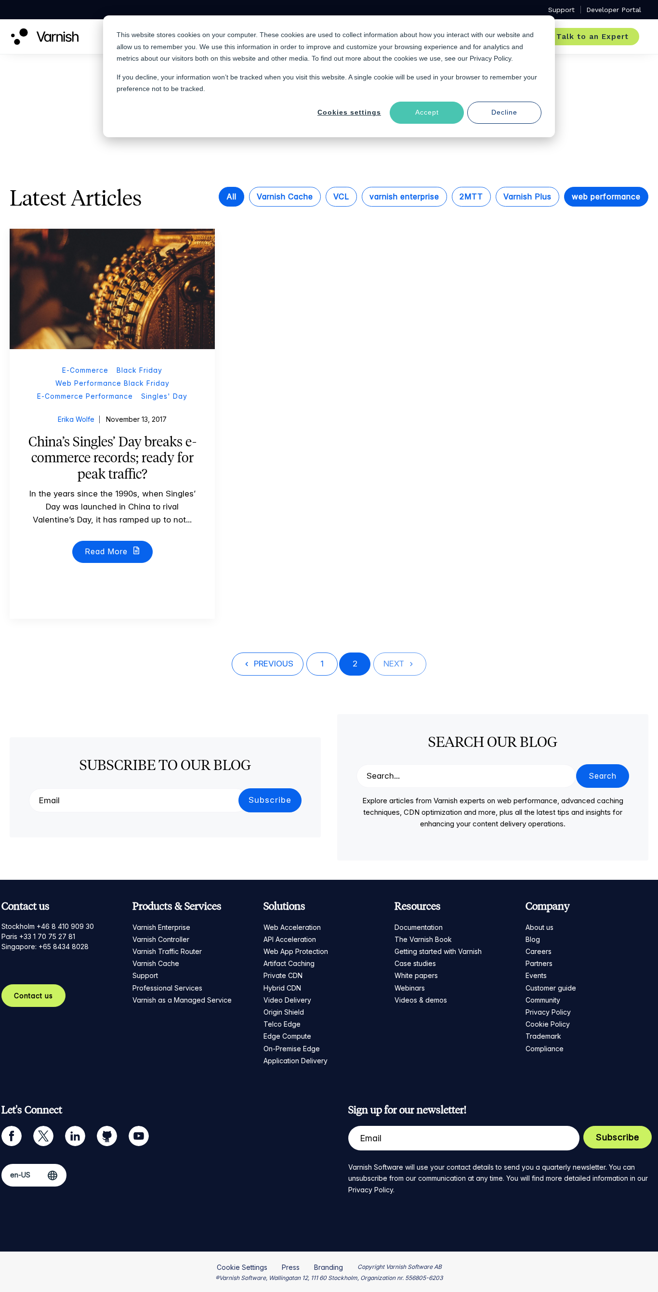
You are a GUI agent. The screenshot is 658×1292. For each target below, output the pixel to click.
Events (536, 975)
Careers (539, 951)
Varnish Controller (160, 939)
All (231, 196)
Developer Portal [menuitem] (613, 9)
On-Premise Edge (291, 1048)
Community (543, 1000)
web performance (606, 196)
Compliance (545, 1048)
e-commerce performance (85, 396)
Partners (539, 963)
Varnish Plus (527, 196)
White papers (416, 975)
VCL (341, 196)
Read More (107, 551)
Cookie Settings (242, 1267)
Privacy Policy (548, 1012)
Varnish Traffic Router (167, 951)
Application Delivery (295, 1061)
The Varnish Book (423, 939)
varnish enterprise (404, 196)
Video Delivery (287, 1000)
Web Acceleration (292, 927)
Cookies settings (349, 112)
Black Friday (139, 370)
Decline (504, 112)
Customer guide (551, 988)
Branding (328, 1267)
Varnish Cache (285, 196)
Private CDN (283, 975)
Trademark (543, 1036)
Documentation (419, 927)
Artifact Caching (289, 963)
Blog (533, 939)
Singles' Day (164, 396)
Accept (427, 112)
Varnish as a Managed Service (182, 1000)
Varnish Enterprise (161, 927)
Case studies (415, 963)
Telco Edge (282, 1024)
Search (603, 776)
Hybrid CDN (282, 988)
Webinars (410, 988)
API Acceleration (289, 939)
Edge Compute (287, 1036)
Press (291, 1267)
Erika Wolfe (76, 419)
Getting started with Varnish (438, 951)
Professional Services (167, 988)
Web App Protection (295, 951)
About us (539, 927)
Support (145, 975)
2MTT (471, 196)
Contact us (33, 996)
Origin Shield (283, 1012)
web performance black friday (112, 383)
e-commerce (85, 370)
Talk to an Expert (592, 36)
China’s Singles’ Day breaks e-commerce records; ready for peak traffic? (112, 457)
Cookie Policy (548, 1024)
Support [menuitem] (561, 9)
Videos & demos (421, 1000)
